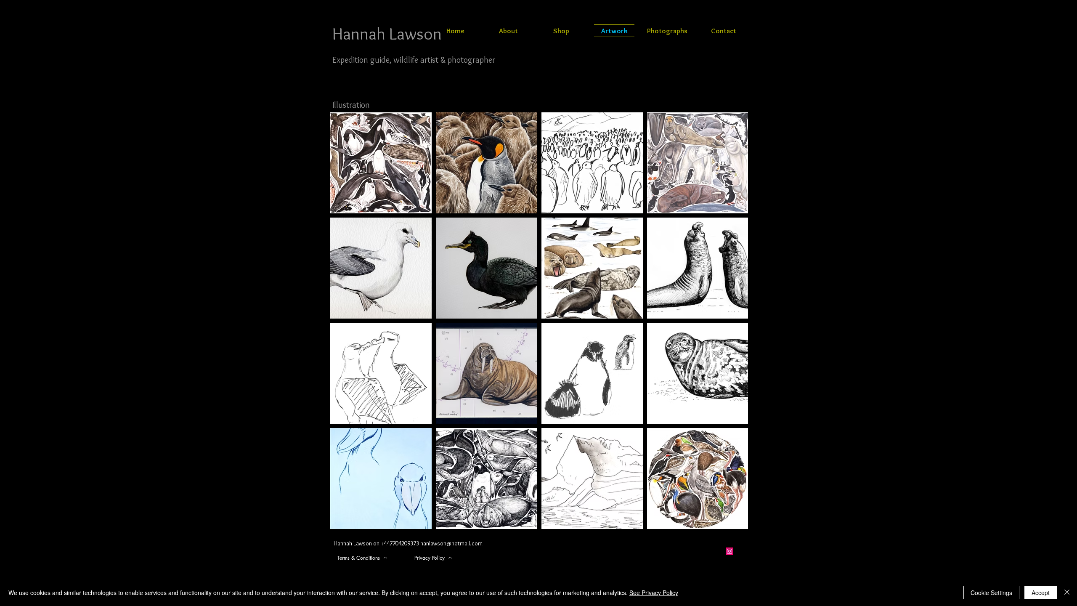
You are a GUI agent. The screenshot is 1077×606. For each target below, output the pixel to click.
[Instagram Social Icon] (729, 551)
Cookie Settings (991, 592)
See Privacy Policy (653, 592)
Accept (1041, 592)
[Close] (1067, 592)
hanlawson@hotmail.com (451, 543)
